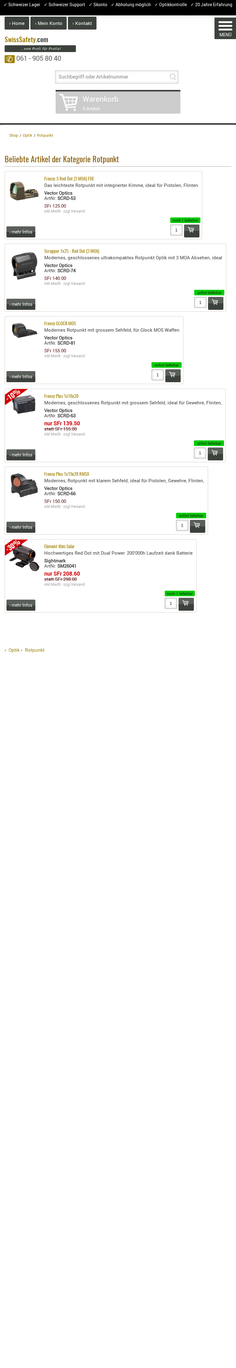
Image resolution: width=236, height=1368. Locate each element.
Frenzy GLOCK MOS (60, 324)
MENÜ (225, 35)
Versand (78, 210)
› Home (17, 23)
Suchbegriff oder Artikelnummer (93, 76)
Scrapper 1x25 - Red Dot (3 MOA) (71, 251)
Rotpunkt (35, 650)
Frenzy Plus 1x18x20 (61, 396)
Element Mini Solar (59, 546)
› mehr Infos (21, 232)
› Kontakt (82, 23)
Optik (14, 650)
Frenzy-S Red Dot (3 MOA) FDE (69, 179)
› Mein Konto (48, 23)
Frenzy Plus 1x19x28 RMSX (66, 474)
